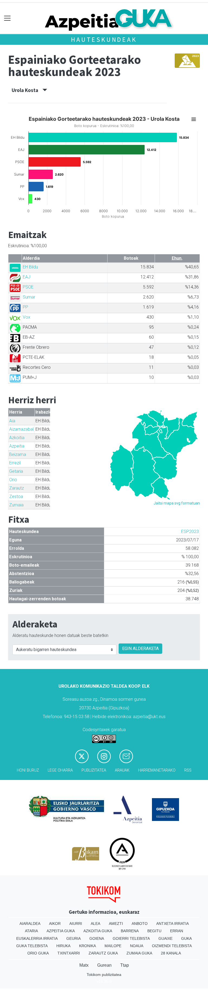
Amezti (116, 923)
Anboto (140, 923)
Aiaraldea (30, 923)
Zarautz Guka (103, 953)
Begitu (154, 931)
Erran (176, 931)
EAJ (26, 277)
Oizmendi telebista (172, 946)
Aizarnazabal (21, 429)
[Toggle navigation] (7, 18)
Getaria (16, 471)
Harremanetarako (157, 770)
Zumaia (16, 504)
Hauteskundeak (104, 39)
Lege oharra (60, 770)
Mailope (113, 946)
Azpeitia (16, 446)
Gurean (104, 965)
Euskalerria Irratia (37, 938)
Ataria (31, 931)
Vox (26, 317)
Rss (187, 770)
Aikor (55, 923)
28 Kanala (171, 953)
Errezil (15, 462)
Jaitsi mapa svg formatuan (177, 503)
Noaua (136, 946)
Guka (186, 938)
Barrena (130, 931)
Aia (12, 420)
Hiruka (63, 946)
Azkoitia (16, 437)
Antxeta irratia (172, 923)
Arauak (122, 770)
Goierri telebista (131, 938)
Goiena (96, 938)
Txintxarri (68, 953)
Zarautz (16, 488)
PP (25, 307)
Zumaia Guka (139, 953)
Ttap (124, 965)
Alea (95, 923)
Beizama (17, 454)
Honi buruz (28, 770)
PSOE (28, 287)
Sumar (29, 297)
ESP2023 (190, 531)
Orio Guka (38, 953)
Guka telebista (32, 946)
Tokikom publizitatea (104, 974)
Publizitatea (94, 770)
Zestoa (16, 496)
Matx (84, 965)
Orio (13, 479)
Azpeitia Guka (61, 931)
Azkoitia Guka (97, 931)
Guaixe (165, 938)
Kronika (87, 946)
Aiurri (75, 923)
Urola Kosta (27, 90)
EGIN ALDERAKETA (140, 648)
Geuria (73, 938)
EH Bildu (30, 266)
